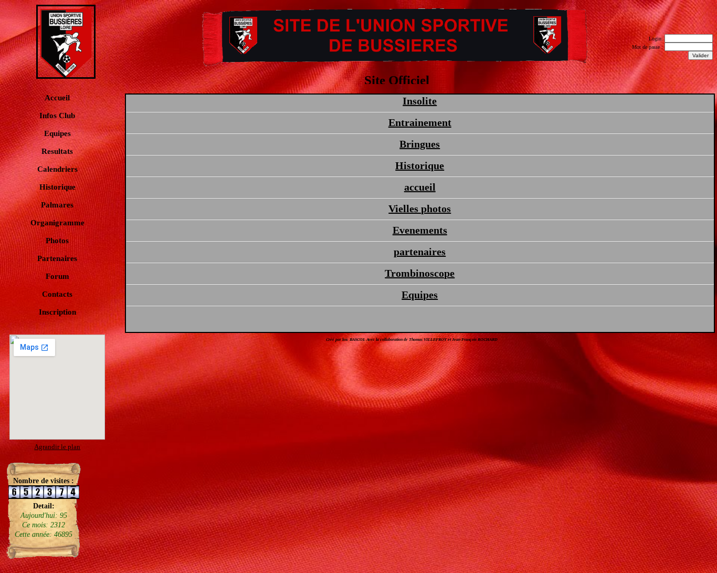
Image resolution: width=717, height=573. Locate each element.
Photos (57, 240)
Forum (57, 276)
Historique (57, 187)
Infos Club (57, 115)
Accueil (57, 97)
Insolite (420, 101)
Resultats (57, 151)
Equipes (57, 133)
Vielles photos (419, 208)
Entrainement (419, 122)
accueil (420, 187)
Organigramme (57, 222)
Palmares (57, 205)
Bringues (419, 144)
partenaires (420, 251)
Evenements (420, 230)
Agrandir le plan (57, 447)
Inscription (57, 312)
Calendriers (57, 169)
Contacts (57, 294)
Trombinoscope (420, 273)
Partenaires (57, 258)
